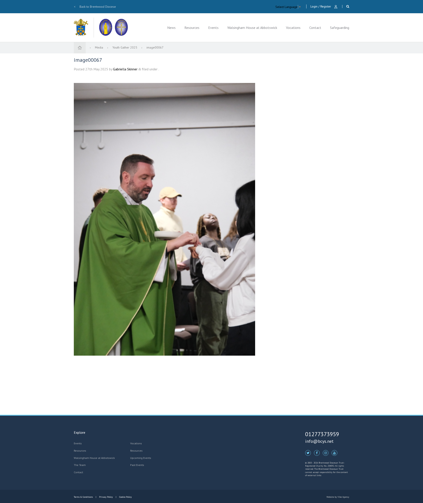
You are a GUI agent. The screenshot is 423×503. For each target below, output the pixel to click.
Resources (191, 27)
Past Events (137, 465)
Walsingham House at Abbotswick (252, 27)
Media (99, 47)
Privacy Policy (105, 496)
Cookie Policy (125, 496)
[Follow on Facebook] (317, 452)
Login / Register (321, 6)
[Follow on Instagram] (325, 452)
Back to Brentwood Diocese (95, 7)
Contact (315, 27)
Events (213, 27)
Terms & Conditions (83, 496)
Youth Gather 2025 (125, 47)
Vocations (293, 27)
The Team (80, 465)
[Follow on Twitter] (308, 452)
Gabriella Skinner (125, 69)
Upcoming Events (140, 458)
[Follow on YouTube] (334, 452)
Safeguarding (339, 27)
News (171, 27)
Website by (338, 496)
